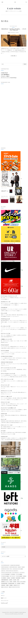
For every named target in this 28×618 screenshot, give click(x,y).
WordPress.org (3, 603)
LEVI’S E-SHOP (5, 350)
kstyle (18, 32)
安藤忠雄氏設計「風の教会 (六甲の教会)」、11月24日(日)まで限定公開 (13, 29)
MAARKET (4, 307)
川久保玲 (14, 579)
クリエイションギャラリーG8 (6, 572)
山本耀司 (10, 579)
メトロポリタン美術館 (5, 576)
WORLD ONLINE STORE (6, 356)
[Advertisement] (14, 99)
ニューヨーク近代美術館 (5, 574)
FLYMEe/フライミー (5, 301)
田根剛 (7, 585)
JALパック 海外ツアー (6, 396)
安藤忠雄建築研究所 (4, 579)
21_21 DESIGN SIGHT (5, 565)
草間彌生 (11, 585)
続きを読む (14, 55)
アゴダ (3, 430)
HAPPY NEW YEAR (13, 567)
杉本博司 (14, 581)
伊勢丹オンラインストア (6, 339)
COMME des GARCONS (14, 565)
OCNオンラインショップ (6, 390)
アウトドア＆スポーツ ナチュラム (8, 373)
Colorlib (10, 613)
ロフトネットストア (5, 333)
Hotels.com (4, 413)
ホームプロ (4, 313)
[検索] (26, 2)
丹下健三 (24, 576)
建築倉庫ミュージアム (5, 581)
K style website (14, 8)
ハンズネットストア (5, 326)
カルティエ (3, 570)
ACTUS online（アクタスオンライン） (9, 296)
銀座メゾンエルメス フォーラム (14, 587)
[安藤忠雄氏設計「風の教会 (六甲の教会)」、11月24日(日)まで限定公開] (13, 41)
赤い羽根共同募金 (5, 74)
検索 (25, 64)
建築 (18, 579)
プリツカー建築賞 (19, 574)
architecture (13, 26)
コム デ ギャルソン (15, 572)
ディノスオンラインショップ (7, 379)
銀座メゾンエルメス (4, 587)
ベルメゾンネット (5, 385)
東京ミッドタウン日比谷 (21, 581)
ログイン (3, 595)
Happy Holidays (4, 567)
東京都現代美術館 (11, 583)
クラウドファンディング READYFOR (8, 77)
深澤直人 (22, 583)
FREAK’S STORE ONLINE (7, 362)
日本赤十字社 (4, 72)
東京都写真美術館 (4, 583)
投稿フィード (3, 598)
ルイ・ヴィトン (12, 576)
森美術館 (18, 583)
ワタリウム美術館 (19, 576)
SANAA (23, 567)
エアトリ (3, 419)
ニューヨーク (22, 572)
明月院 (11, 581)
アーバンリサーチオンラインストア (8, 367)
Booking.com (4, 436)
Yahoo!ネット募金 (5, 76)
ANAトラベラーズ (5, 402)
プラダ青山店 (13, 574)
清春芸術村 (3, 585)
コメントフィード (4, 600)
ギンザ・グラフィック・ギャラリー (12, 570)
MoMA (19, 567)
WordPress (20, 613)
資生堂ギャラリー (17, 585)
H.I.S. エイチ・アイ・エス (6, 425)
